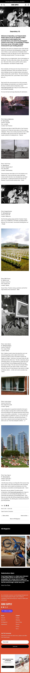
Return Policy (19, 622)
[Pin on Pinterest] (8, 505)
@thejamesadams (7, 345)
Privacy (17, 626)
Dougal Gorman (8, 211)
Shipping (18, 620)
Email (2, 58)
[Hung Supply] (15, 4)
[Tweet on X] (4, 505)
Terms (17, 628)
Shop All (3, 617)
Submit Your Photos (5, 585)
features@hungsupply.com (7, 87)
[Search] (4, 4)
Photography (10, 511)
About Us (3, 620)
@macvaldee (6, 120)
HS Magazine (4, 622)
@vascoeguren (6, 476)
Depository (6, 511)
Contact (17, 617)
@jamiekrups (6, 165)
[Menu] (1, 4)
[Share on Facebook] (6, 505)
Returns (17, 624)
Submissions (4, 624)
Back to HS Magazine (15, 518)
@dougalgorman (7, 213)
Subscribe (15, 646)
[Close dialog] (28, 655)
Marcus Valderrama (8, 119)
